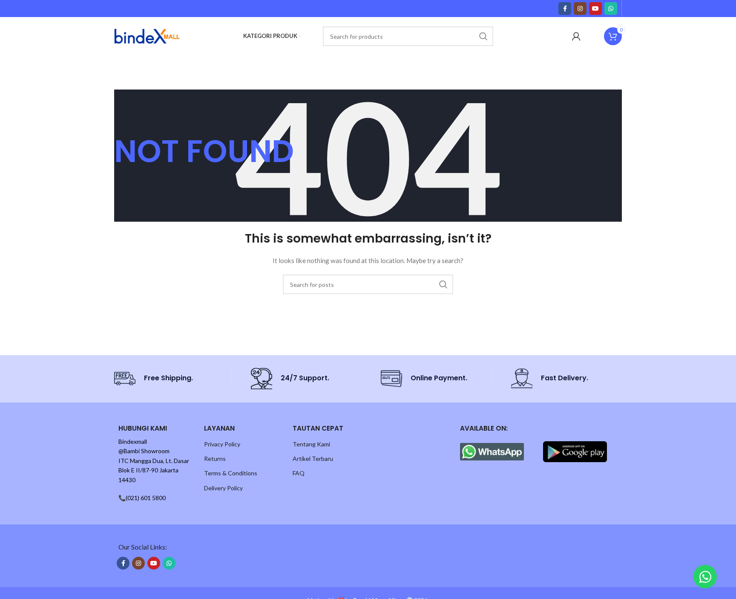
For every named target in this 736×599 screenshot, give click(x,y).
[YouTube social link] (595, 8)
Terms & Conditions (230, 473)
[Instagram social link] (580, 8)
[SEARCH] (483, 36)
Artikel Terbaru (313, 458)
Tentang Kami (311, 444)
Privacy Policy (222, 444)
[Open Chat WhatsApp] (705, 576)
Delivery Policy (223, 488)
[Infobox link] (169, 378)
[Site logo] (147, 35)
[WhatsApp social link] (610, 8)
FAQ (299, 473)
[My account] (576, 36)
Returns (215, 458)
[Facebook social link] (564, 8)
